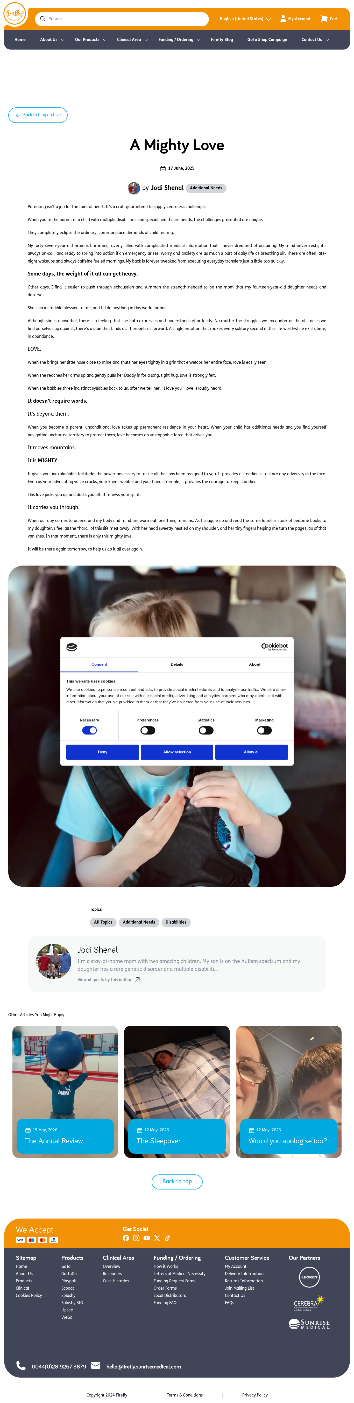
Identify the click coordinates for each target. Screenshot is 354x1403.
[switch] (147, 730)
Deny (102, 752)
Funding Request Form (174, 1281)
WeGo (66, 1318)
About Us (49, 40)
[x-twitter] (157, 1240)
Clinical (22, 1289)
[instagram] (136, 1240)
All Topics (103, 922)
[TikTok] (167, 1240)
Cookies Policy (29, 1296)
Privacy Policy (255, 1395)
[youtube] (147, 1240)
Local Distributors (170, 1296)
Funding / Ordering (176, 40)
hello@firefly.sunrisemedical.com (144, 1366)
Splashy (68, 1296)
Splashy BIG (72, 1303)
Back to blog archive (42, 115)
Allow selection (177, 752)
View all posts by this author (104, 980)
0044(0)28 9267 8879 (59, 1366)
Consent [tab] (99, 664)
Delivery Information (244, 1274)
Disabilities (176, 922)
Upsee (67, 1310)
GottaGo (69, 1274)
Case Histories (116, 1281)
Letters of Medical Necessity (180, 1274)
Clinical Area (129, 40)
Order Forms (165, 1289)
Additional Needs (206, 188)
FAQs (229, 1303)
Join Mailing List (239, 1289)
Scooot (67, 1289)
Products (24, 1281)
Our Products (87, 40)
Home (20, 40)
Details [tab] (177, 664)
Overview (111, 1267)
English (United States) (242, 19)
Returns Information (244, 1281)
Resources (112, 1274)
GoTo (65, 1267)
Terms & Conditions (185, 1395)
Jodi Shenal (167, 188)
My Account (299, 19)
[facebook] (126, 1240)
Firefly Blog (222, 40)
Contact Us (312, 40)
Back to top (177, 1182)
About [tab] (254, 664)
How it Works (166, 1267)
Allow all (251, 752)
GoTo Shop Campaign (267, 40)
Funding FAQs (166, 1303)
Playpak (68, 1281)
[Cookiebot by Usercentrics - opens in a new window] (265, 647)
